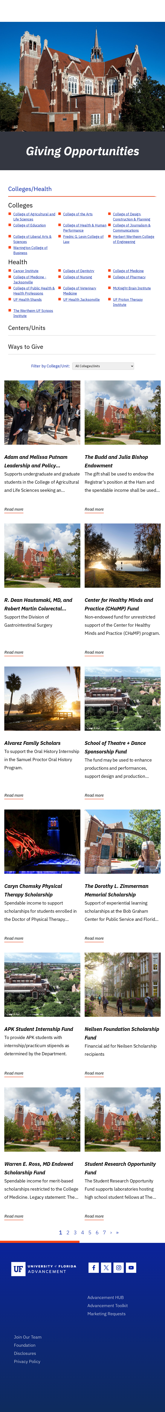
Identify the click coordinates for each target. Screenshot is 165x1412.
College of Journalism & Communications (132, 228)
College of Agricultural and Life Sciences (34, 216)
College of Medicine (128, 271)
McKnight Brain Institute (132, 288)
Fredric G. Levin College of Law (83, 239)
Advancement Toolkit (107, 1305)
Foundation (24, 1345)
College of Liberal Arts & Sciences (32, 239)
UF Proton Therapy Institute (128, 302)
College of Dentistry (78, 271)
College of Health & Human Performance (84, 228)
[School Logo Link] (44, 1269)
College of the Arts (78, 214)
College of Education (29, 225)
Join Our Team (28, 1337)
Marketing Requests (106, 1314)
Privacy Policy (27, 1361)
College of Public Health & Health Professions (34, 290)
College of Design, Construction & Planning (131, 216)
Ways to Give (25, 346)
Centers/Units (27, 328)
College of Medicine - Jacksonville (29, 279)
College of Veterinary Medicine (79, 290)
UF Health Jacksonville (81, 299)
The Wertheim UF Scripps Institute (33, 313)
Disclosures (25, 1353)
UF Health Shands (27, 299)
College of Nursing (77, 277)
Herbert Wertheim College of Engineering (133, 239)
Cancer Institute (25, 271)
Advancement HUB (105, 1297)
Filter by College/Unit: (50, 366)
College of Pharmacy (129, 277)
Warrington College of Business (30, 250)
